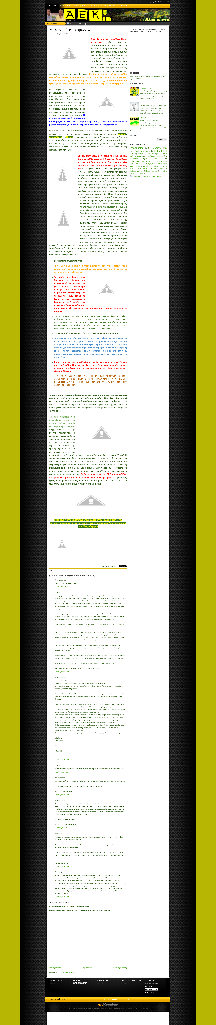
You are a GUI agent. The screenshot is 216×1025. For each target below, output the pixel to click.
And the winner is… (143, 168)
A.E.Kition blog (79, 1008)
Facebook (85, 5)
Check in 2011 (145, 118)
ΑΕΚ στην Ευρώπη (159, 168)
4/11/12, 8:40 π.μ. (62, 587)
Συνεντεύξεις (135, 159)
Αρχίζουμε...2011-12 (158, 166)
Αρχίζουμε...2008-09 (155, 156)
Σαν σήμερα (141, 151)
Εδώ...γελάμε (153, 154)
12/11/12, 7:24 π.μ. (62, 866)
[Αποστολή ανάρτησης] (51, 570)
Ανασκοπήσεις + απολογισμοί (140, 161)
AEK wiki (112, 5)
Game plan (160, 161)
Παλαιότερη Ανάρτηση (119, 968)
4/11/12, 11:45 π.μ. (62, 759)
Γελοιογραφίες (159, 148)
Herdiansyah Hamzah (105, 1008)
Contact (61, 5)
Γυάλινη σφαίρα (147, 164)
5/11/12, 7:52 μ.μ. (62, 772)
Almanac (94, 5)
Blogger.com (144, 1008)
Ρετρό (132, 168)
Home (51, 999)
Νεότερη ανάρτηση (55, 968)
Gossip (145, 166)
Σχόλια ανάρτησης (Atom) (66, 972)
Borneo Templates (126, 1008)
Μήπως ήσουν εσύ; (152, 171)
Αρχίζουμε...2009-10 (136, 171)
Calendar (103, 5)
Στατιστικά (141, 173)
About (55, 5)
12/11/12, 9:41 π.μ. (62, 897)
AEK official (121, 5)
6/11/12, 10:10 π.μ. (62, 795)
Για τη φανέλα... (145, 103)
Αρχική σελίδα (87, 968)
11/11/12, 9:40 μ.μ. (62, 828)
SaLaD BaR (134, 164)
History (69, 5)
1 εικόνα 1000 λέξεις (154, 159)
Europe (140, 154)
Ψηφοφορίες (136, 148)
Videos (76, 5)
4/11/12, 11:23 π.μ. (62, 672)
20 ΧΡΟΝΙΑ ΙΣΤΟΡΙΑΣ (148, 88)
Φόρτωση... (53, 983)
